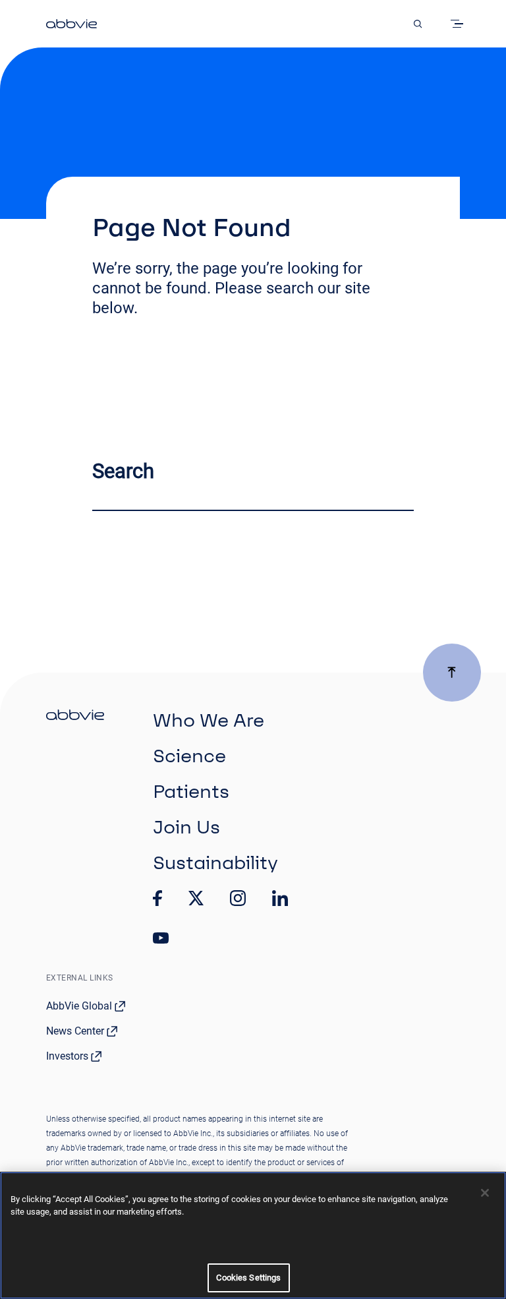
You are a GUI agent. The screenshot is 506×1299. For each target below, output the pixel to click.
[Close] (484, 1192)
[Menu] (459, 23)
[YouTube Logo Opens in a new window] (161, 938)
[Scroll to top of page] (452, 673)
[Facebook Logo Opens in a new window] (157, 898)
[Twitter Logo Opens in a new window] (196, 898)
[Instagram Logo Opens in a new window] (238, 898)
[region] (253, 1235)
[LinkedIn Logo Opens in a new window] (280, 898)
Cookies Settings (248, 1278)
